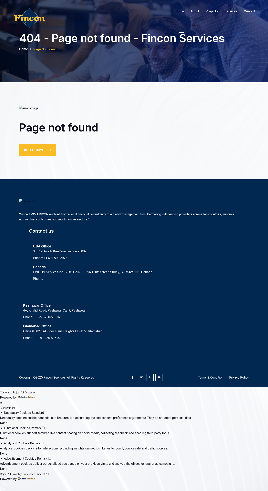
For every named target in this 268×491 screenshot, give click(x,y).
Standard (38, 413)
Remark (36, 428)
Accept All (30, 392)
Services (231, 11)
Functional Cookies (17, 428)
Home (179, 11)
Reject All (18, 392)
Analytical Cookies (16, 443)
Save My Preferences (24, 474)
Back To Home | (35, 150)
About (195, 11)
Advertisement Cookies (20, 458)
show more (9, 407)
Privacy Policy (239, 377)
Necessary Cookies (17, 413)
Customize (6, 392)
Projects (212, 11)
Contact (249, 11)
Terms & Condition (210, 377)
